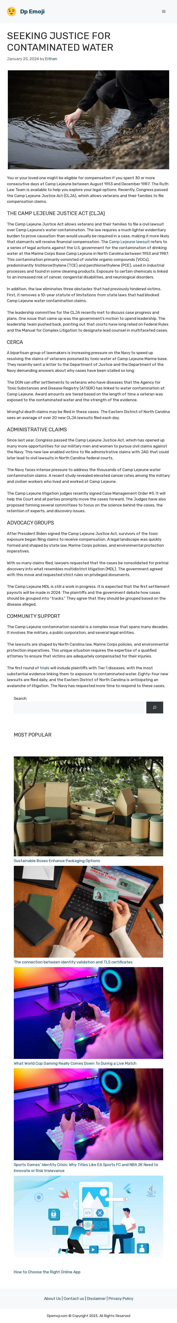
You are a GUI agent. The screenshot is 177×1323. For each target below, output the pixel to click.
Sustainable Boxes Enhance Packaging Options (57, 860)
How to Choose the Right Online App (47, 1272)
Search (20, 698)
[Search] (154, 707)
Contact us (74, 1298)
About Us (52, 1298)
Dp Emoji (32, 11)
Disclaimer (96, 1298)
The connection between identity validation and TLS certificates (73, 962)
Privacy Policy (121, 1298)
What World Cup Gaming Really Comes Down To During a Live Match (75, 1063)
